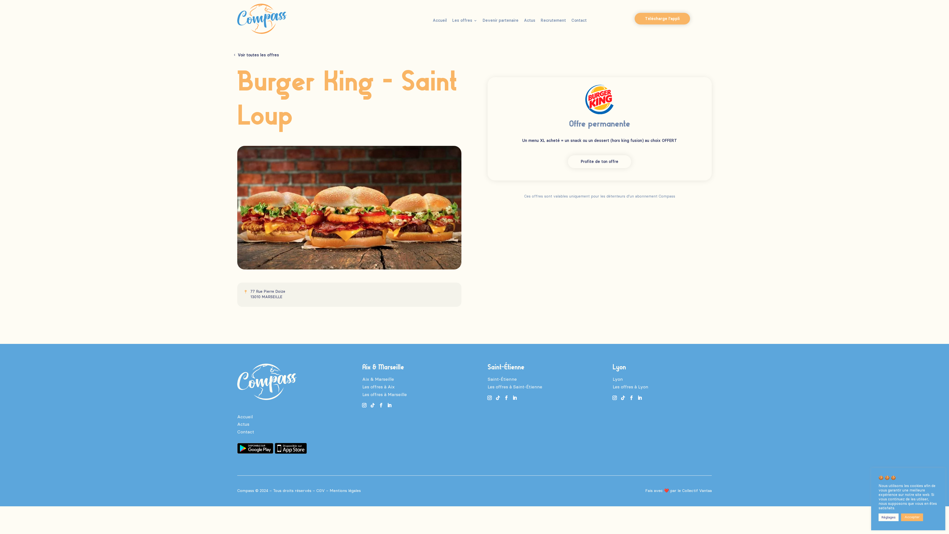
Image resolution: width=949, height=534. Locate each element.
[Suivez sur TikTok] (372, 405)
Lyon (618, 379)
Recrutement (553, 21)
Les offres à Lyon (630, 387)
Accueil (440, 21)
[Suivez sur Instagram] (364, 405)
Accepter (912, 517)
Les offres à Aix (378, 387)
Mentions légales (345, 490)
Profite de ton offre (599, 161)
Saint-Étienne (502, 379)
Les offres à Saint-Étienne (515, 387)
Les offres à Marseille (384, 394)
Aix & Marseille (378, 379)
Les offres (462, 21)
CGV (320, 490)
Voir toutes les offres (258, 55)
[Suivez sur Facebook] (381, 405)
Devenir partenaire (500, 21)
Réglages (889, 517)
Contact (579, 21)
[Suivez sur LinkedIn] (389, 405)
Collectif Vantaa (697, 490)
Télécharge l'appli (662, 18)
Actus (529, 21)
